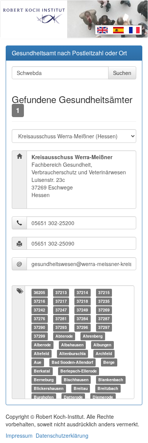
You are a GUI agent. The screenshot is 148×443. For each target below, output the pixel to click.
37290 (39, 327)
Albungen (102, 345)
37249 (82, 310)
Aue (37, 362)
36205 (39, 292)
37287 (104, 318)
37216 (39, 301)
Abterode (64, 336)
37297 (104, 327)
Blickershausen (48, 388)
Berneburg (44, 379)
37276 (39, 318)
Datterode (73, 397)
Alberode (42, 345)
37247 (61, 310)
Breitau (81, 388)
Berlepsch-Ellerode (78, 371)
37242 (39, 310)
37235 (104, 301)
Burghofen (44, 397)
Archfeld (104, 353)
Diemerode (103, 397)
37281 (61, 318)
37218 (82, 301)
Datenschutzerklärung (62, 435)
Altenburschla (72, 353)
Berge (109, 362)
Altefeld (41, 353)
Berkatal (42, 371)
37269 (104, 310)
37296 (82, 327)
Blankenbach (110, 379)
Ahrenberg (92, 336)
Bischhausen (76, 379)
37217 (61, 301)
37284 (82, 318)
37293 (61, 327)
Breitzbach (108, 388)
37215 (104, 292)
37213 (61, 292)
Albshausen (72, 345)
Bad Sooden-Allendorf (72, 362)
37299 (39, 336)
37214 (82, 292)
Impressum (19, 435)
